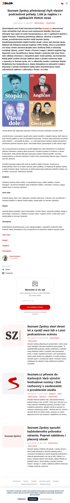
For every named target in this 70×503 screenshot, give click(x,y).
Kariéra (25, 481)
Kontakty (56, 481)
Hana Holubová (14, 256)
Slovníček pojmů (44, 481)
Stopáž (5, 240)
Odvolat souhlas (45, 484)
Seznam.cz (47, 28)
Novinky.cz (52, 393)
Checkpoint (6, 251)
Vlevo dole (6, 235)
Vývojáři (33, 481)
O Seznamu (17, 481)
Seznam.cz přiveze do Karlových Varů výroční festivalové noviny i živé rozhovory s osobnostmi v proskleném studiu (44, 382)
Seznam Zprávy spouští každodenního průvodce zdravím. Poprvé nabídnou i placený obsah (46, 433)
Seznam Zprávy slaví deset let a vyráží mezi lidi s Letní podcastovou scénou (46, 330)
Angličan (5, 246)
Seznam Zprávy (39, 23)
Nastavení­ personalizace (29, 484)
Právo (59, 393)
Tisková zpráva (50, 23)
